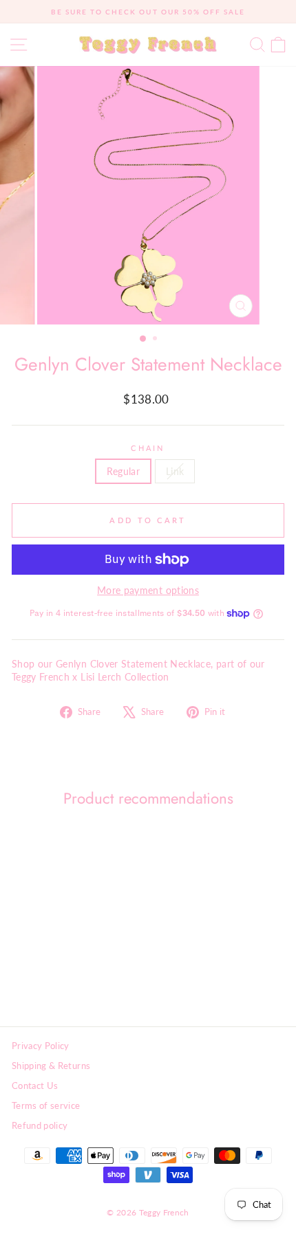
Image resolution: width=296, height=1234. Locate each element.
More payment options (148, 590)
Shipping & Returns (51, 1065)
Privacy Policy (41, 1045)
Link (175, 471)
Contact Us (35, 1085)
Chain (148, 447)
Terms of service (46, 1105)
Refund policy (40, 1125)
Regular (123, 471)
